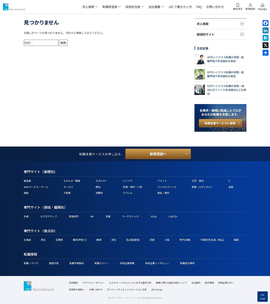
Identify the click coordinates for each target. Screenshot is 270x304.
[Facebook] (265, 23)
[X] (265, 45)
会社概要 (154, 6)
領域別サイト (206, 34)
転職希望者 (109, 6)
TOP (263, 298)
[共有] (265, 52)
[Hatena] (265, 38)
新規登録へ (158, 153)
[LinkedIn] (265, 30)
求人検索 (88, 6)
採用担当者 (132, 6)
